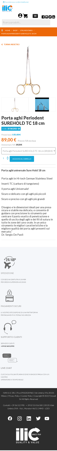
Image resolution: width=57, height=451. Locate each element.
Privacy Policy (14, 396)
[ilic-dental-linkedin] (29, 418)
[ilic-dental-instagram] (19, 418)
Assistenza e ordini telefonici (17, 2)
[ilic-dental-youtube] (47, 418)
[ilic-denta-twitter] (38, 418)
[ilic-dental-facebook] (10, 418)
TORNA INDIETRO (12, 44)
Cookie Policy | (27, 396)
